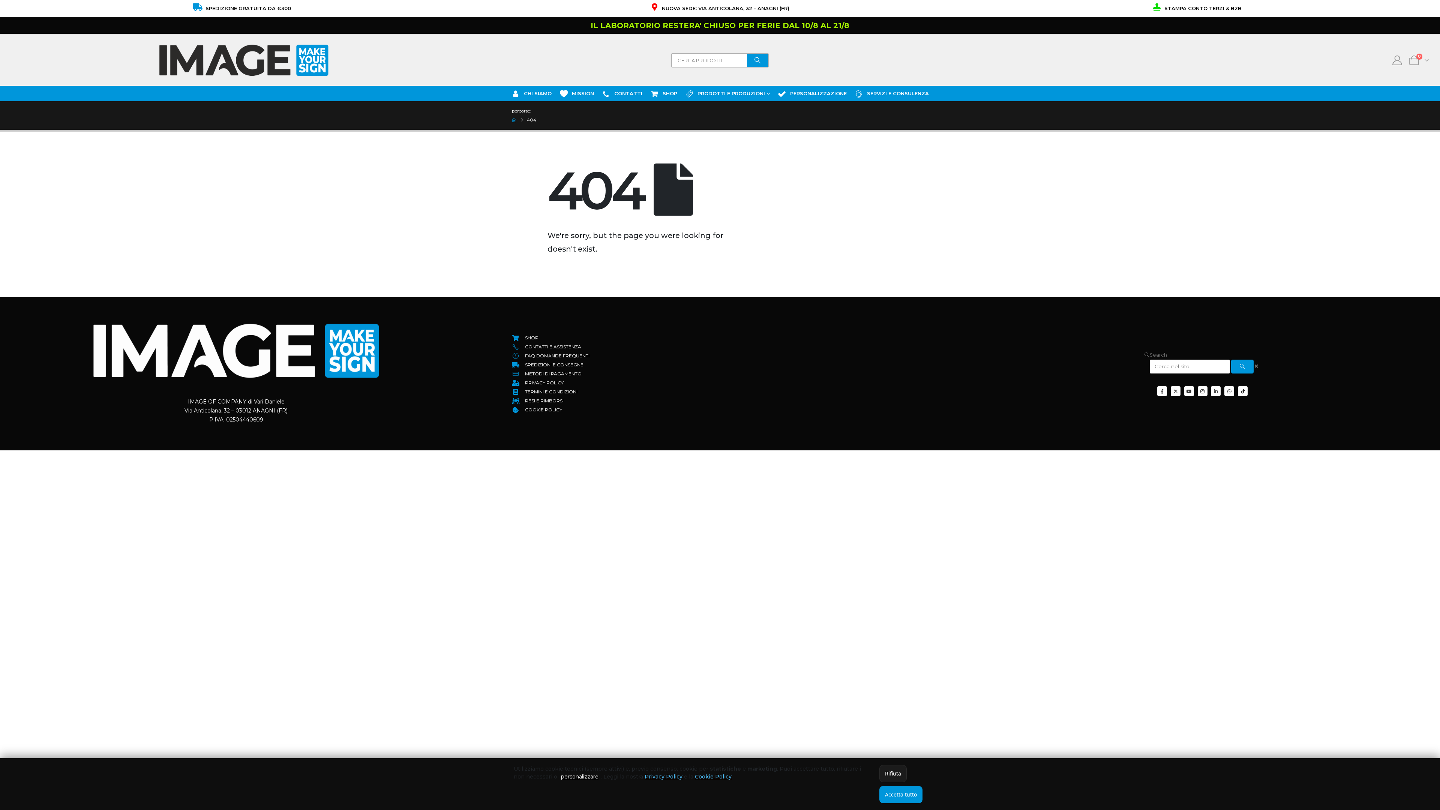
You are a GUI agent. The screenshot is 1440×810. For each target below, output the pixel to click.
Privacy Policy (663, 776)
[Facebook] (1162, 391)
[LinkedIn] (1216, 391)
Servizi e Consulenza (898, 93)
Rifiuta (893, 773)
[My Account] (1397, 60)
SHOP (670, 93)
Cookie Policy (713, 776)
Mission (583, 93)
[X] (1175, 391)
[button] (1155, 355)
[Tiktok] (1243, 391)
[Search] (757, 60)
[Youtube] (1189, 391)
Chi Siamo (538, 93)
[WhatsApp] (1229, 391)
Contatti (628, 93)
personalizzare (579, 776)
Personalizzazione (818, 93)
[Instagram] (1203, 391)
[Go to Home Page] (514, 120)
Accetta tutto (901, 794)
